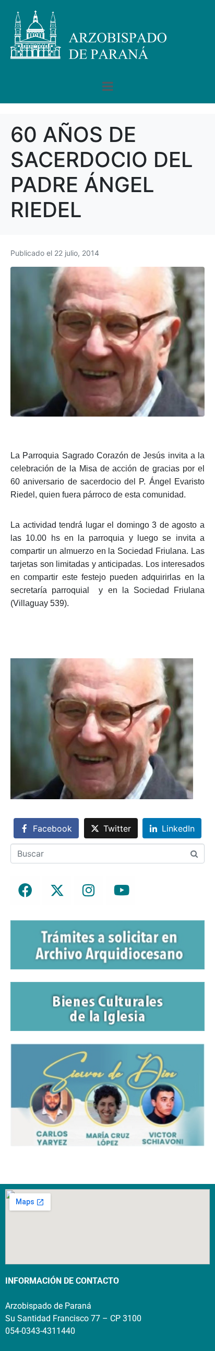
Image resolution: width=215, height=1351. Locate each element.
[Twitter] (56, 890)
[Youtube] (120, 890)
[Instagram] (88, 890)
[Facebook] (25, 890)
